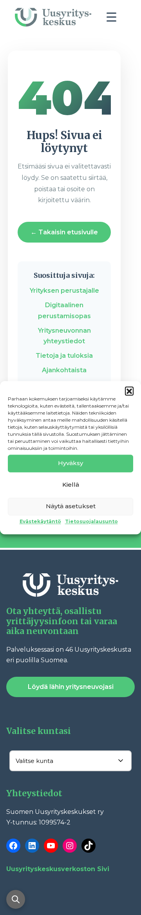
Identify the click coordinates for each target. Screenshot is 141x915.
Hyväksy (70, 463)
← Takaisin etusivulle (64, 232)
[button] (129, 391)
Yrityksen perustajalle (64, 290)
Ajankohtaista (64, 370)
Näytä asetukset (71, 506)
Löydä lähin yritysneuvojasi (71, 686)
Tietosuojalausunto (91, 521)
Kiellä (70, 484)
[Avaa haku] (15, 899)
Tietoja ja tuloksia (64, 355)
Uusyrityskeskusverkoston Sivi (57, 869)
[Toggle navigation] (114, 19)
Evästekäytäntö (40, 521)
